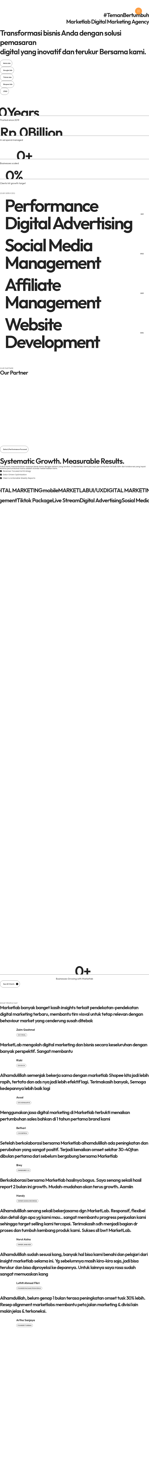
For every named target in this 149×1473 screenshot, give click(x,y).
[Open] (138, 11)
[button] (131, 11)
